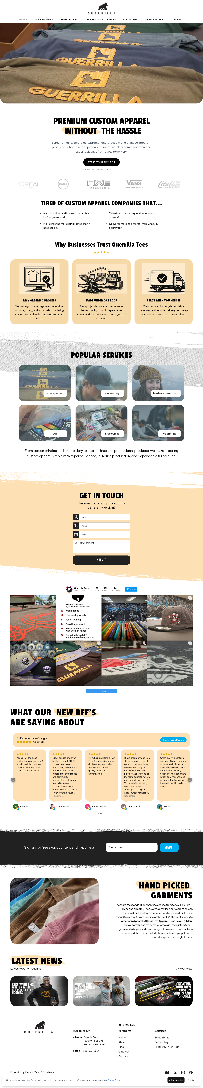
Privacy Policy (114, 1080)
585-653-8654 (91, 1050)
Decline (191, 1080)
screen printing (55, 393)
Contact (177, 19)
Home (23, 19)
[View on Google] (16, 806)
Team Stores (154, 19)
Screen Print (43, 19)
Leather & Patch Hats (100, 19)
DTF (55, 433)
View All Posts (184, 968)
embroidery (112, 393)
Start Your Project (101, 162)
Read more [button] (22, 795)
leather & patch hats (165, 393)
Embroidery (69, 19)
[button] (13, 780)
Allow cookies (176, 1080)
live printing (169, 433)
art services (112, 433)
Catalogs (130, 19)
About (122, 1042)
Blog (121, 1046)
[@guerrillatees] (69, 589)
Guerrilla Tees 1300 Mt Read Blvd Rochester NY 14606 (94, 1041)
